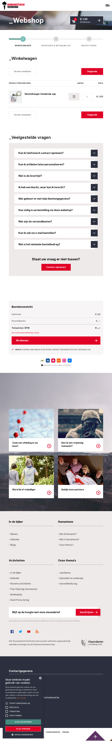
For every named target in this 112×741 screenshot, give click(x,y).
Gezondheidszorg (68, 583)
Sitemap (65, 732)
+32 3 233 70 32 (28, 686)
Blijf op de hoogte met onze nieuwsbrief (52, 612)
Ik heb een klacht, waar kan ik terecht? (41, 187)
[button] (23, 734)
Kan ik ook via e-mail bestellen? (37, 233)
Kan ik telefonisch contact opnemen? (41, 153)
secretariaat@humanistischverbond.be (39, 697)
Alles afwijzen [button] (23, 729)
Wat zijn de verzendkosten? (35, 221)
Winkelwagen (23, 42)
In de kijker (15, 572)
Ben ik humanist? (68, 534)
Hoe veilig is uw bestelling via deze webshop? (45, 210)
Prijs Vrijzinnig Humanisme (23, 589)
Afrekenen (22, 340)
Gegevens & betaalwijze (56, 42)
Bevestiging (89, 42)
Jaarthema (65, 572)
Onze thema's (66, 545)
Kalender (14, 539)
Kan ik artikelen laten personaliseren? (41, 164)
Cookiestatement (53, 732)
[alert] (23, 706)
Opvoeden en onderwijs (71, 578)
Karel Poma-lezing (19, 600)
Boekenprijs (16, 594)
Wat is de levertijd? (30, 175)
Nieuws (14, 534)
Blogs (13, 545)
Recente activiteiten (20, 583)
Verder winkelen (22, 71)
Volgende (92, 71)
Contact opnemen (56, 267)
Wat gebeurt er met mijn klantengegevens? (44, 198)
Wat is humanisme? (69, 539)
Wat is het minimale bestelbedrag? (39, 244)
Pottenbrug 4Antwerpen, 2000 (28, 710)
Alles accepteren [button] (23, 722)
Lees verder (21, 698)
